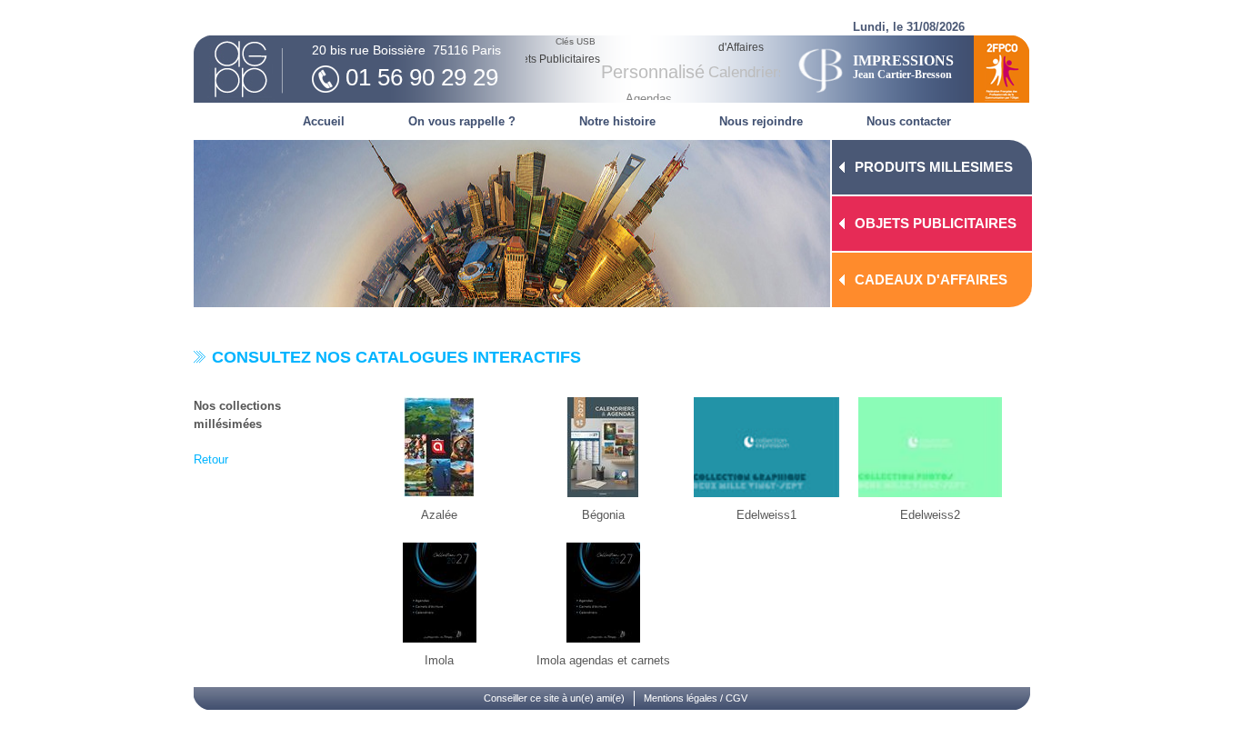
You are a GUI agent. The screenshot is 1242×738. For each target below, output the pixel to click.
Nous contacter (908, 121)
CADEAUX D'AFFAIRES (931, 279)
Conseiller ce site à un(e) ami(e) (554, 698)
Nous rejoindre (761, 121)
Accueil (324, 121)
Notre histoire (617, 121)
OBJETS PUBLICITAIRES (936, 223)
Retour (211, 459)
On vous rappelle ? (462, 121)
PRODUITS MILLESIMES (934, 167)
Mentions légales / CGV (695, 698)
